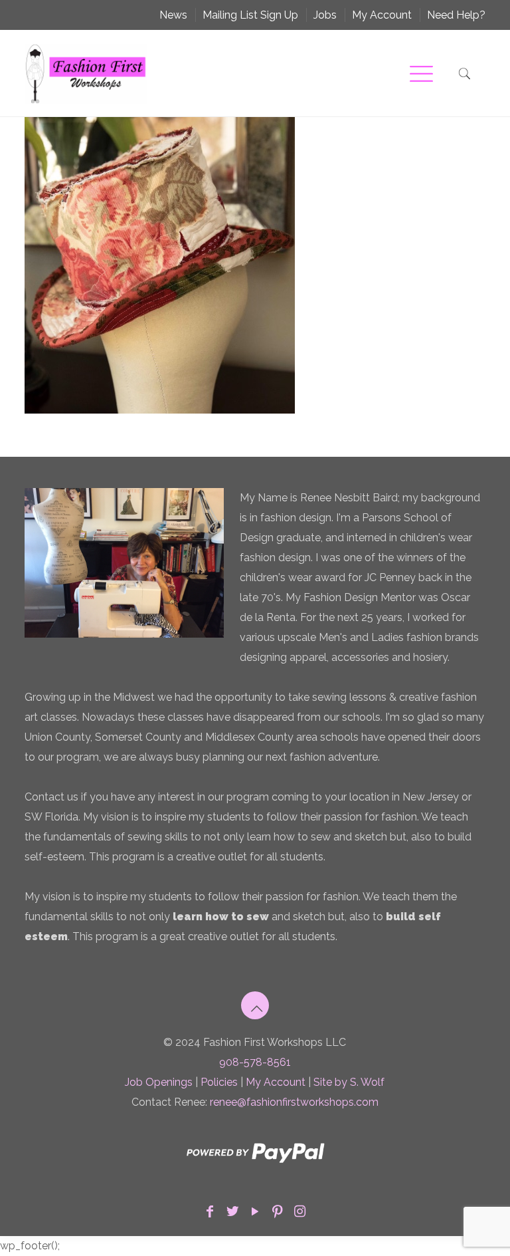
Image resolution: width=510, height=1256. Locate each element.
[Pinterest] (277, 1211)
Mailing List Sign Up (250, 15)
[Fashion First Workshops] (86, 73)
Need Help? (456, 15)
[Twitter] (232, 1211)
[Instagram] (300, 1211)
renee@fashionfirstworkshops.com (294, 1102)
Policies (219, 1082)
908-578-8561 (255, 1062)
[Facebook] (210, 1211)
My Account (382, 15)
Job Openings (159, 1082)
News (173, 15)
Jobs (325, 15)
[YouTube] (255, 1211)
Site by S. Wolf (348, 1082)
